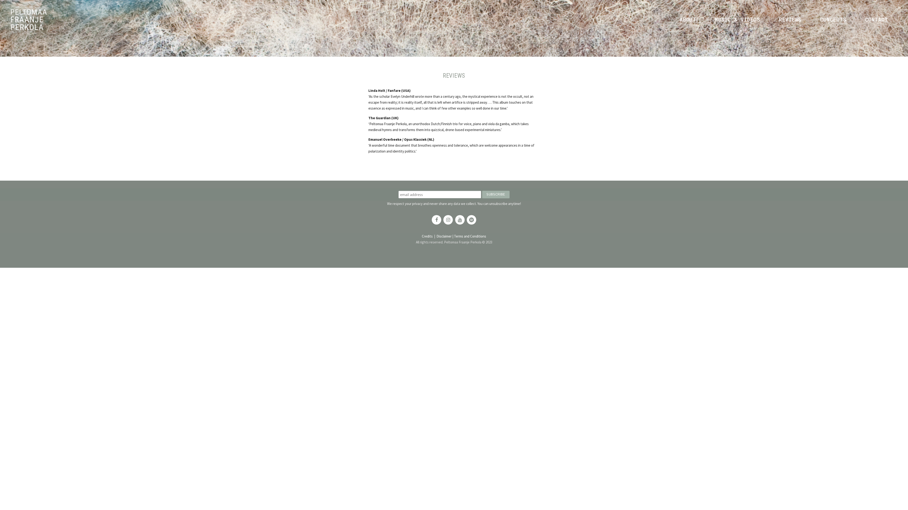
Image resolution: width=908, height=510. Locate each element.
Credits (427, 236)
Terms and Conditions (470, 236)
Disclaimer (444, 236)
